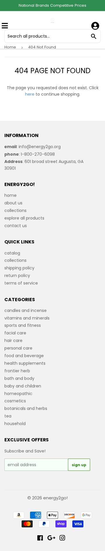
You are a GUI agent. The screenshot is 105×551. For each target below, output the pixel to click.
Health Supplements (25, 363)
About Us (13, 203)
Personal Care (18, 348)
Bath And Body (19, 378)
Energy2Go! (55, 498)
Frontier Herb (17, 371)
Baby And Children (22, 386)
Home (10, 47)
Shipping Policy (19, 268)
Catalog (12, 253)
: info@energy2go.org (32, 147)
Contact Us (15, 226)
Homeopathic (18, 393)
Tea (7, 416)
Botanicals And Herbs (25, 408)
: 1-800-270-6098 (29, 154)
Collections (15, 210)
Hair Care (13, 340)
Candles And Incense (25, 310)
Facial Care (15, 333)
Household (15, 424)
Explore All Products (24, 218)
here (29, 94)
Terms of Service (21, 283)
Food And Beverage (24, 356)
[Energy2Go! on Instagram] (62, 539)
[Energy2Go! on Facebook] (40, 539)
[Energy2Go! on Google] (51, 539)
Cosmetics (15, 401)
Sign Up (79, 464)
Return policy (17, 275)
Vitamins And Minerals (27, 318)
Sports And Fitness (22, 325)
